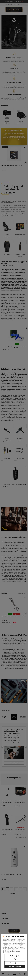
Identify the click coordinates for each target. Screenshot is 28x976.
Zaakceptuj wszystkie (15, 966)
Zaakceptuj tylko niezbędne (15, 957)
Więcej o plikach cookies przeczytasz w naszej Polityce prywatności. (12, 951)
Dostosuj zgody (14, 963)
